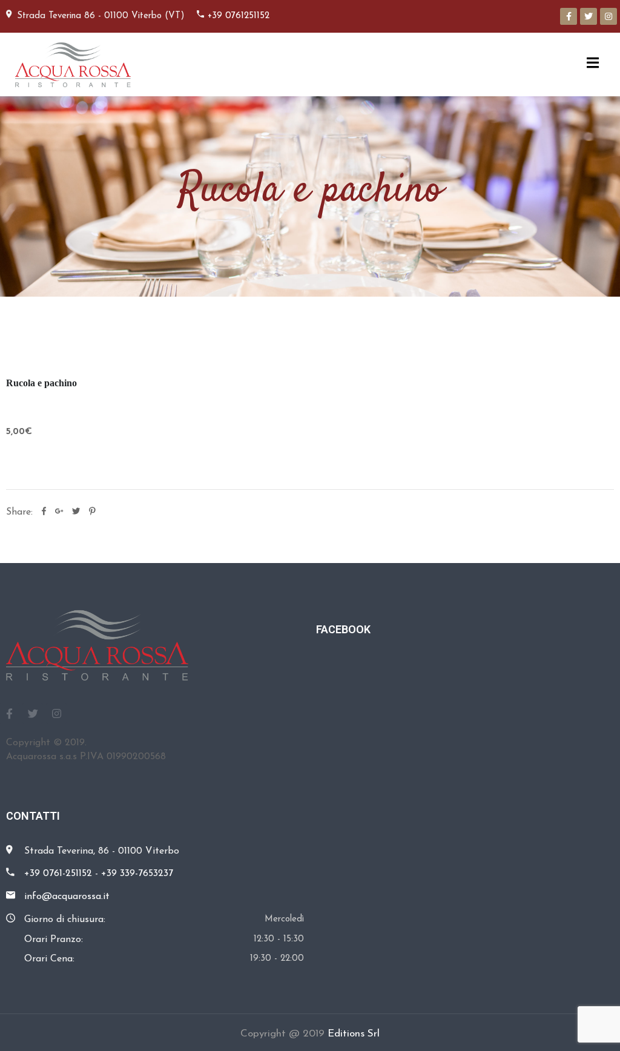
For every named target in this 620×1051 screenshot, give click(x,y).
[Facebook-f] (568, 16)
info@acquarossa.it (67, 896)
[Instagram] (608, 16)
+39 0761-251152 (58, 873)
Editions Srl (354, 1034)
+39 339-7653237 (137, 873)
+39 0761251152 (238, 16)
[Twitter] (588, 16)
